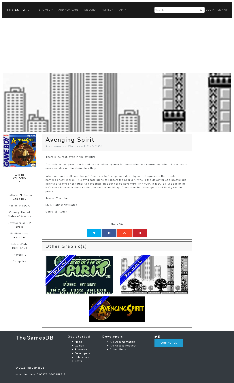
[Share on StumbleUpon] (124, 233)
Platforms (81, 349)
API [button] (121, 9)
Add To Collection (19, 178)
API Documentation (122, 342)
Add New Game (68, 9)
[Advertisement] (117, 45)
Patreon (108, 9)
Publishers (82, 357)
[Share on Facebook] (109, 233)
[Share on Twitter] (94, 233)
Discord (90, 9)
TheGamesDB (17, 10)
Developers (82, 353)
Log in (210, 9)
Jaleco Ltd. (19, 237)
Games (79, 345)
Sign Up (223, 9)
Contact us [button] (169, 342)
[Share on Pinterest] (140, 233)
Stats (78, 361)
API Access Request (123, 345)
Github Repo (118, 349)
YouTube (62, 198)
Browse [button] (45, 9)
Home (78, 342)
